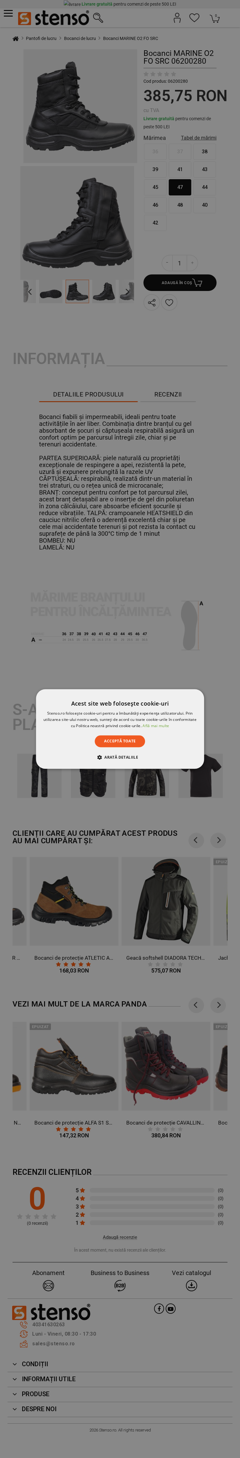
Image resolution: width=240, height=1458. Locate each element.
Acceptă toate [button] (120, 741)
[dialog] (120, 729)
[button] (120, 757)
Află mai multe (155, 725)
